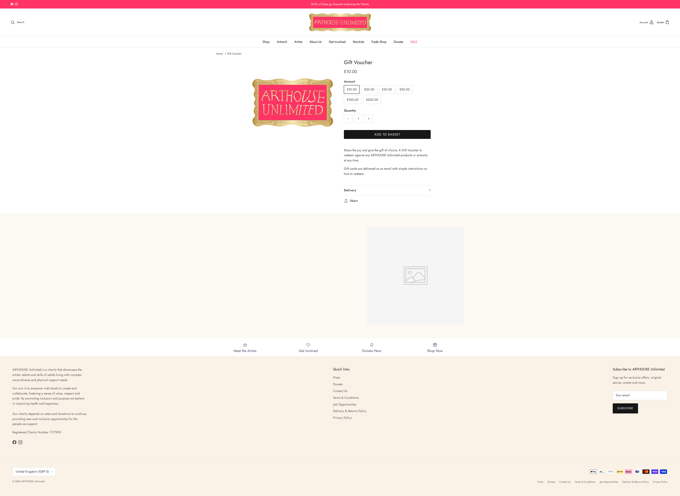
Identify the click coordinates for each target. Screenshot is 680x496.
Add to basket (387, 134)
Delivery (350, 190)
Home (219, 54)
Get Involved (337, 42)
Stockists (358, 42)
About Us (316, 42)
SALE (413, 42)
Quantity (350, 110)
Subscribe (625, 408)
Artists (298, 42)
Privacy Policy (342, 417)
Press (336, 377)
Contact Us (340, 391)
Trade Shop (378, 42)
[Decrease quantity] (348, 118)
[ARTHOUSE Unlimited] (340, 22)
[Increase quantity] (368, 118)
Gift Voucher (234, 54)
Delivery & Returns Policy (349, 411)
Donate (398, 42)
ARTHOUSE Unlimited (32, 481)
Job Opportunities (344, 404)
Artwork (282, 42)
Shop (266, 42)
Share (354, 200)
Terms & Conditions (346, 397)
